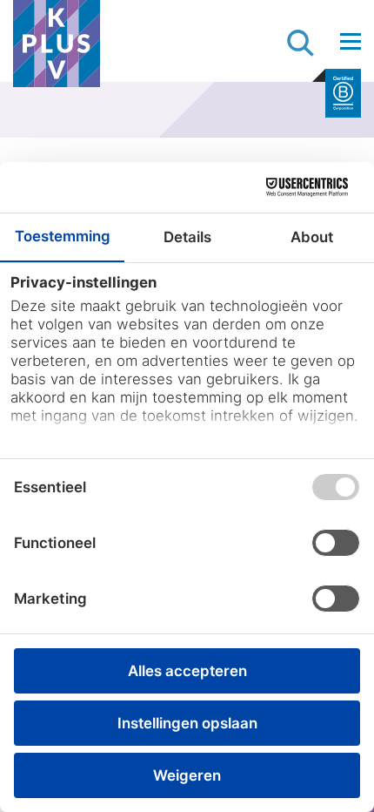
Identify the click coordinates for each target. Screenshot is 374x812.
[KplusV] (56, 48)
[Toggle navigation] (350, 41)
